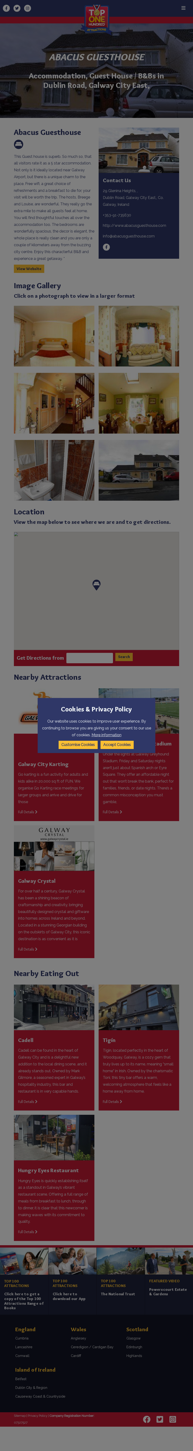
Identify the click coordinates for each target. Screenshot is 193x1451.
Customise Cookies (78, 744)
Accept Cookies (117, 744)
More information (106, 735)
